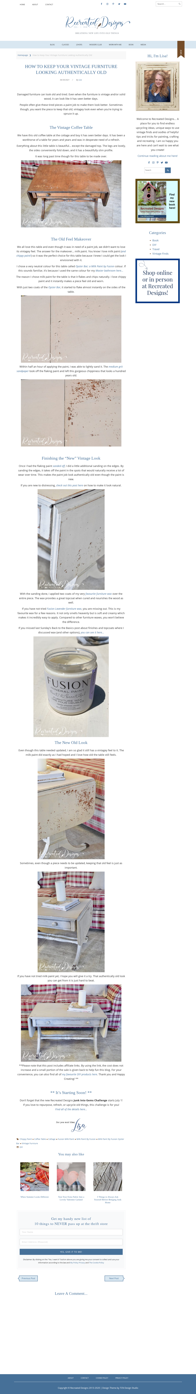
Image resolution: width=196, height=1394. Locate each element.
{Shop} (79, 44)
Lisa (80, 80)
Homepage (23, 55)
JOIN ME (181, 54)
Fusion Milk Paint (66, 1139)
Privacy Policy (121, 1378)
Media (143, 44)
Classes (65, 44)
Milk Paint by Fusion (86, 1139)
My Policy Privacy (77, 1262)
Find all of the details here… (71, 1109)
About (35, 4)
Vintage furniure (30, 1143)
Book (131, 44)
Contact (49, 4)
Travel (156, 249)
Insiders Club (95, 44)
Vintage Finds (160, 253)
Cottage (52, 1139)
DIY (21, 1147)
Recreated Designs (79, 1387)
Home (22, 4)
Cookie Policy (102, 1378)
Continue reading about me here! (158, 156)
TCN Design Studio (129, 1387)
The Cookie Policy (96, 1262)
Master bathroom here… (109, 270)
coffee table (40, 1139)
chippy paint (26, 1139)
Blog (52, 44)
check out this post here (69, 485)
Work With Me (115, 44)
